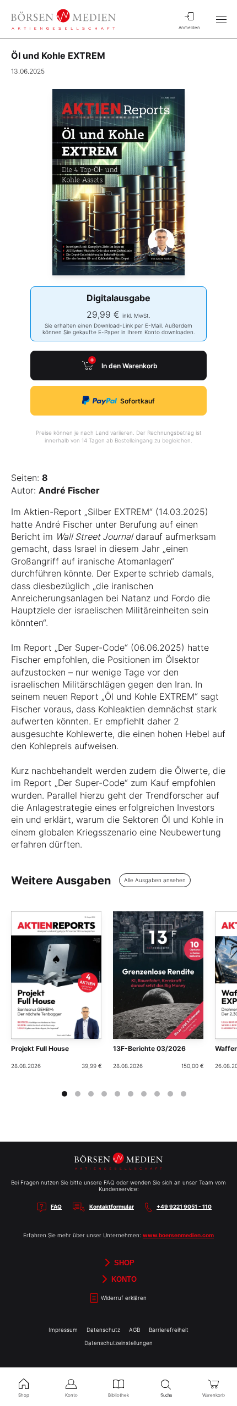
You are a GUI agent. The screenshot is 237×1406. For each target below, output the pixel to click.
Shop (123, 1262)
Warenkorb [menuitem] (213, 1395)
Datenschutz (103, 1329)
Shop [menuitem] (23, 1395)
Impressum (63, 1329)
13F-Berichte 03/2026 (149, 1048)
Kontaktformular (111, 1206)
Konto (123, 1279)
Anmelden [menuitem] (189, 27)
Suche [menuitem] (166, 1395)
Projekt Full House (40, 1048)
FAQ (56, 1206)
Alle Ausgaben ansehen (155, 880)
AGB (134, 1329)
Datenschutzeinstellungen (118, 1342)
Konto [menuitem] (71, 1395)
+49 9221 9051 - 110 (184, 1206)
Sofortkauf (137, 401)
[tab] (64, 1094)
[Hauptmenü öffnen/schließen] (221, 19)
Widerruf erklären (123, 1297)
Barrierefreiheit (168, 1329)
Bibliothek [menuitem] (118, 1395)
